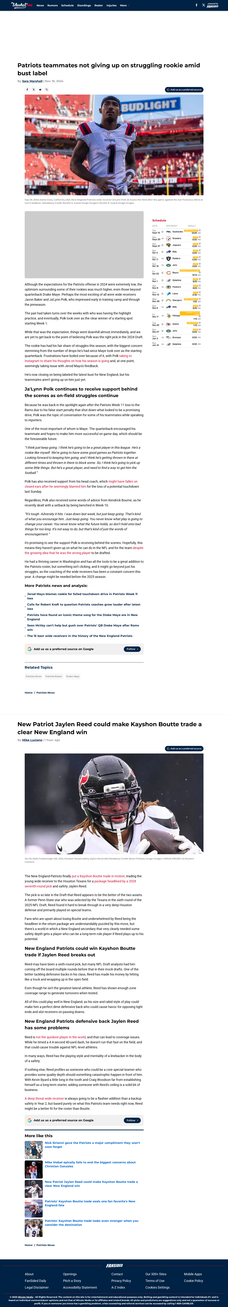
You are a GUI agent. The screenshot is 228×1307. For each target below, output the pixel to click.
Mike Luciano (32, 740)
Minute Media (25, 1297)
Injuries (111, 5)
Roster (98, 5)
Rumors (52, 5)
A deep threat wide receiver (44, 1098)
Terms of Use (155, 1281)
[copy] (46, 89)
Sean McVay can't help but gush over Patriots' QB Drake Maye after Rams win (83, 627)
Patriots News (33, 676)
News (40, 5)
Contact (117, 1274)
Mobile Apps (193, 1274)
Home (29, 692)
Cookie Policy (193, 1281)
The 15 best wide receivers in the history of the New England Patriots (79, 636)
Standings (84, 5)
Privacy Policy (121, 1281)
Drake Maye (72, 676)
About (29, 1274)
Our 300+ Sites (155, 1274)
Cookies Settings (157, 1287)
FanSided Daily (35, 1281)
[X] (203, 5)
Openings (70, 1274)
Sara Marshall (32, 81)
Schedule (67, 5)
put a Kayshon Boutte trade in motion (98, 876)
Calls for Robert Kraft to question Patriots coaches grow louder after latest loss (83, 607)
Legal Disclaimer (37, 1287)
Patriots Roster (53, 676)
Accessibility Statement (80, 1287)
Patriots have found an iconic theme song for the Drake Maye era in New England (82, 617)
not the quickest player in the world (61, 1037)
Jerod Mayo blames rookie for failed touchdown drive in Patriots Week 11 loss (82, 596)
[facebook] (196, 5)
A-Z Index (118, 1287)
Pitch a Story (72, 1281)
